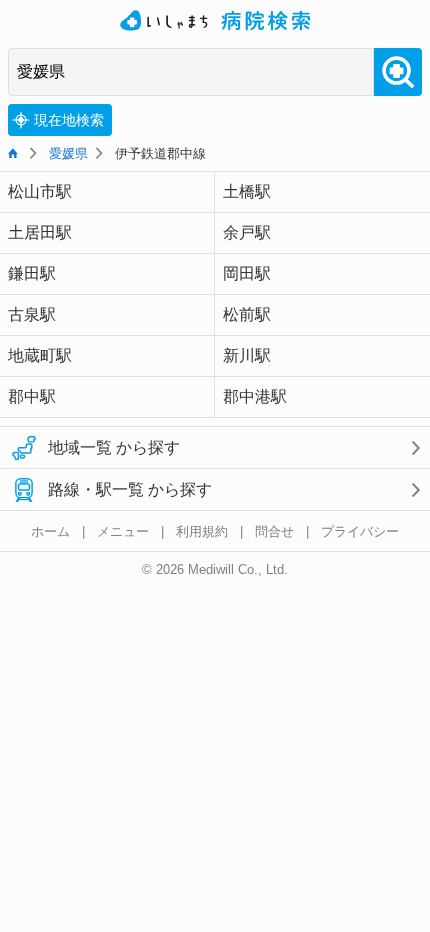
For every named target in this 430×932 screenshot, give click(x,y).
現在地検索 (69, 120)
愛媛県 (68, 153)
